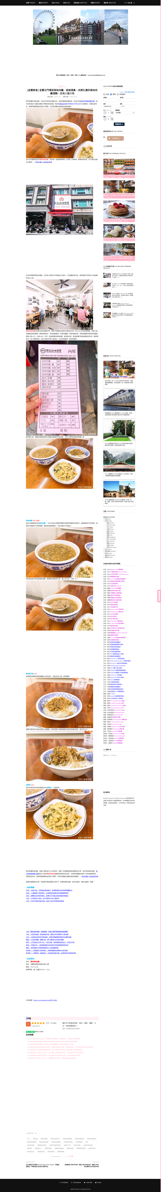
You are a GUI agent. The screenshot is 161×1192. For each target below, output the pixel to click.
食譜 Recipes (95, 3)
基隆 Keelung (110, 533)
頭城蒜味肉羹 (60, 1151)
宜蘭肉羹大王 (38, 1148)
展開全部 (106, 517)
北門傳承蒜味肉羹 (68, 1142)
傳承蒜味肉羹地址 (91, 1139)
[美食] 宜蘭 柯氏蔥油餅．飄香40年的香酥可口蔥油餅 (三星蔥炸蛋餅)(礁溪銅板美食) (53, 1041)
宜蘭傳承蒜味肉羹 (41, 1145)
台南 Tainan (110, 529)
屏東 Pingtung (111, 537)
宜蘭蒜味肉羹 (48, 1148)
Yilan (28, 1139)
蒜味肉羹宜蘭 (51, 1151)
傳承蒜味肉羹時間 (31, 1142)
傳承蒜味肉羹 (44, 1139)
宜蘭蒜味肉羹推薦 (59, 1148)
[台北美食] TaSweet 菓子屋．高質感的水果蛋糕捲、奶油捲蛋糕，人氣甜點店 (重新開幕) (54, 1039)
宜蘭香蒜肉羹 (70, 1148)
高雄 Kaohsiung (111, 547)
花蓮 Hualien (110, 545)
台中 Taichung (111, 525)
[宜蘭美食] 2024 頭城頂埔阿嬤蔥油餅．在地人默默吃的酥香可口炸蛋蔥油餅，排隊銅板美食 (55, 1050)
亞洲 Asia (66, 3)
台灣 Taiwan (30, 3)
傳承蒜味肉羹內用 (79, 1139)
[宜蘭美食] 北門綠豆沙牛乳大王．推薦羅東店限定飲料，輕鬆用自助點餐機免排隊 (52, 1058)
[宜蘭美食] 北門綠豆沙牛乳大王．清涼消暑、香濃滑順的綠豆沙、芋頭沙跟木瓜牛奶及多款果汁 (56, 1052)
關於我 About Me (110, 3)
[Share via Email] (72, 1156)
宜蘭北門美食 (77, 1145)
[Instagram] (126, 2)
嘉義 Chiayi (110, 531)
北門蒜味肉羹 (79, 1142)
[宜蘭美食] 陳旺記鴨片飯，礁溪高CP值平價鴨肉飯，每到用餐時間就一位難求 (51, 1044)
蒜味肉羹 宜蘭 (40, 1151)
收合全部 (112, 517)
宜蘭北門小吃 (67, 1145)
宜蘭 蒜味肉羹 (30, 1145)
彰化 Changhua (111, 539)
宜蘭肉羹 (29, 1148)
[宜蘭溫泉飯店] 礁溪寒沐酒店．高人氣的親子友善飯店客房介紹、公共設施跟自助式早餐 (54, 1055)
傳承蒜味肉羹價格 (67, 1139)
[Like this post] (66, 1156)
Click (159, 596)
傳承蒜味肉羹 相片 (55, 1139)
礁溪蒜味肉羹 (92, 1148)
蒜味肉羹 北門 (30, 1151)
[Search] (134, 2)
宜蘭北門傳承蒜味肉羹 (55, 1145)
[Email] (131, 2)
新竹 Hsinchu (111, 541)
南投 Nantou (110, 523)
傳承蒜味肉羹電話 (55, 1142)
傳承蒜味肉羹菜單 (43, 1142)
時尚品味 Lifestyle (80, 3)
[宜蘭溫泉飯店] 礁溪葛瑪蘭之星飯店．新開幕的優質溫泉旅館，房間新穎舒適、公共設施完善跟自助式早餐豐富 (61, 1047)
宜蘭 (87, 1142)
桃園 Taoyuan (111, 543)
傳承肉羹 (35, 1139)
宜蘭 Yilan (109, 535)
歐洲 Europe (43, 3)
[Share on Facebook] (68, 1156)
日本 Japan (55, 3)
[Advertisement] (80, 60)
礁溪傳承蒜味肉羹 (81, 1148)
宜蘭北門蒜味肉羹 (88, 1145)
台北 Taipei (110, 527)
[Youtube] (129, 2)
